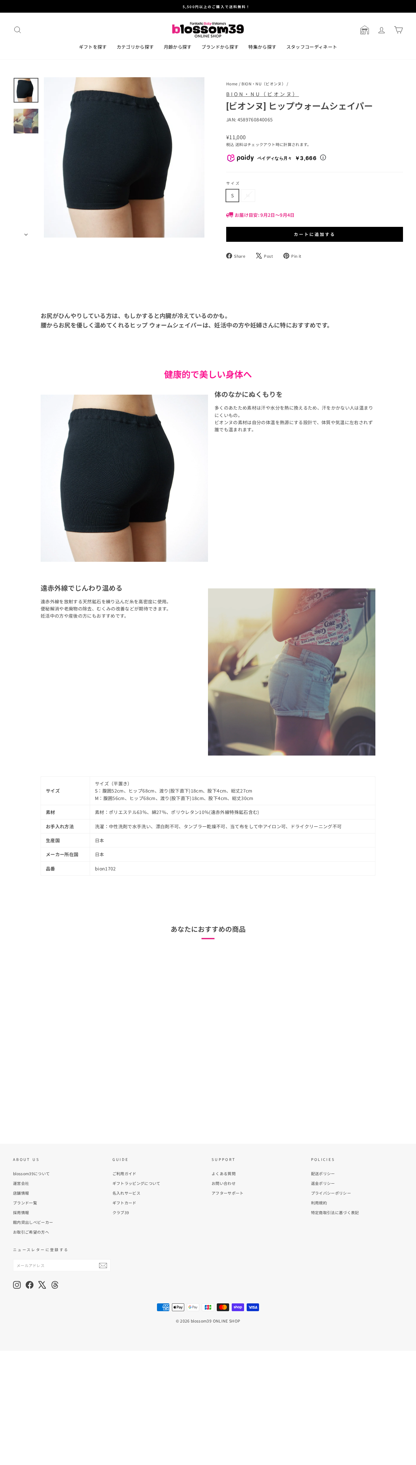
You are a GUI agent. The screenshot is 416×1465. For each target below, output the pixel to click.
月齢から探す (178, 46)
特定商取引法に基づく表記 (335, 1212)
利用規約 (319, 1202)
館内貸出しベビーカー (33, 1222)
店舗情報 (21, 1193)
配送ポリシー (323, 1173)
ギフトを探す (93, 46)
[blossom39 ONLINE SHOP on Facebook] (29, 1285)
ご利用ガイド (124, 1173)
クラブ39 (120, 1212)
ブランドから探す (220, 46)
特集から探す (262, 46)
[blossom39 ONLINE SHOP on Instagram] (17, 1285)
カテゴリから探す (135, 46)
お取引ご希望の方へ (31, 1232)
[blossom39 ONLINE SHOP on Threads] (55, 1285)
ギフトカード (124, 1202)
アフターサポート (228, 1193)
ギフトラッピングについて (136, 1183)
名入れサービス (126, 1193)
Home (232, 83)
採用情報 (21, 1212)
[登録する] (103, 1265)
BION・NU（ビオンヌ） (263, 83)
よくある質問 (224, 1173)
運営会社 (21, 1183)
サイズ (233, 183)
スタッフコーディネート (311, 46)
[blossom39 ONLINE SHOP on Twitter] (42, 1285)
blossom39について (31, 1173)
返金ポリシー (323, 1183)
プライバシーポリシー (331, 1193)
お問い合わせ (224, 1183)
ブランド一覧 (25, 1202)
